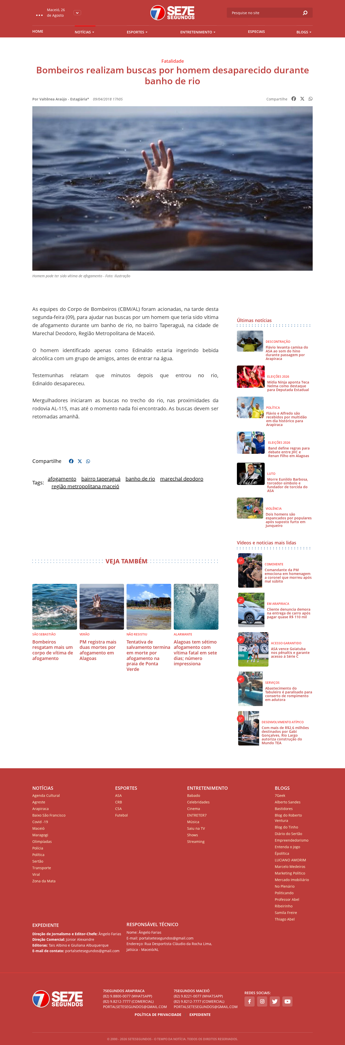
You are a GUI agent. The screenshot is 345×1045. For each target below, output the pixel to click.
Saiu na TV (196, 828)
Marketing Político (290, 873)
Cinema (193, 808)
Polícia (37, 848)
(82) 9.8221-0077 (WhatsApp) (198, 996)
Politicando (284, 892)
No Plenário (284, 886)
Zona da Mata (44, 881)
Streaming (196, 841)
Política (38, 854)
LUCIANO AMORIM (290, 860)
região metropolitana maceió (85, 486)
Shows (192, 835)
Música (193, 821)
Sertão (37, 861)
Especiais (256, 31)
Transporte (41, 867)
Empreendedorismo (291, 840)
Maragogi (40, 835)
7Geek (280, 795)
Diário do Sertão (288, 833)
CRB (118, 802)
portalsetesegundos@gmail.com (135, 1006)
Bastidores (284, 808)
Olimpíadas (42, 841)
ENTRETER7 (197, 815)
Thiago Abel (285, 919)
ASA (118, 795)
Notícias (83, 32)
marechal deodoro (181, 478)
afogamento (62, 478)
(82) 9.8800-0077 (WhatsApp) (127, 996)
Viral (36, 874)
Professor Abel (287, 899)
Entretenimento (196, 32)
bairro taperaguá (100, 478)
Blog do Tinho (286, 827)
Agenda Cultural (46, 795)
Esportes (135, 32)
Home (37, 31)
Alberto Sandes (288, 802)
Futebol (121, 815)
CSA (118, 808)
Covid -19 (40, 821)
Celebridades (198, 802)
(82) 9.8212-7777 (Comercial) (128, 1001)
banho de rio (140, 478)
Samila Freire (286, 912)
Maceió (38, 828)
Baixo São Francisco (48, 815)
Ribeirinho (283, 906)
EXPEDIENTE (45, 925)
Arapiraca (40, 808)
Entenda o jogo (287, 846)
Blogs (302, 32)
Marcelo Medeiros (290, 866)
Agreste (38, 802)
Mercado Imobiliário (292, 879)
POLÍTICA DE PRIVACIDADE (158, 1014)
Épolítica (282, 853)
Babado (193, 795)
